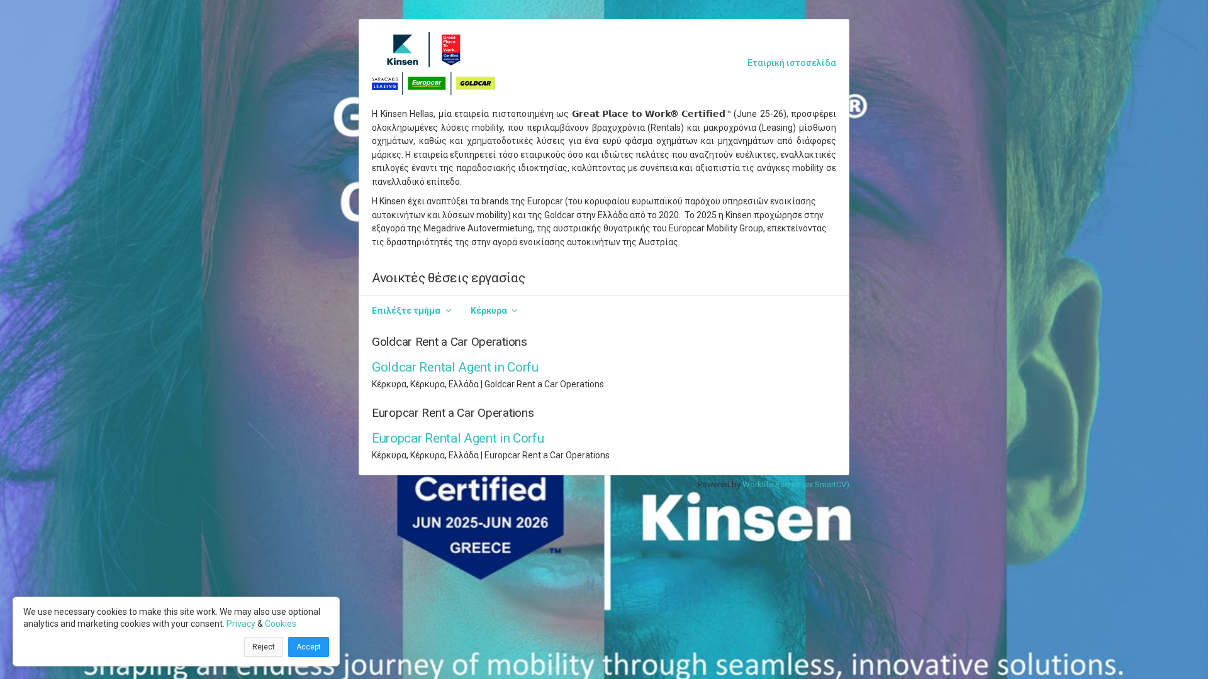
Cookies (280, 624)
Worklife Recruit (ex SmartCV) (795, 484)
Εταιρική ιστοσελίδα (791, 63)
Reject (263, 647)
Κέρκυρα (489, 311)
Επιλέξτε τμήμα (406, 311)
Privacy (240, 624)
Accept (308, 647)
